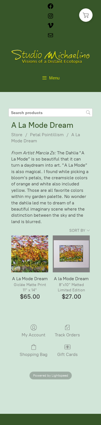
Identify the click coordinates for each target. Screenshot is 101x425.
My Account (33, 334)
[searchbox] (50, 112)
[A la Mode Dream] (71, 253)
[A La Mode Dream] (29, 253)
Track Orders (67, 334)
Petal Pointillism (47, 134)
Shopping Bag (33, 354)
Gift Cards (67, 354)
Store (16, 134)
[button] (86, 15)
